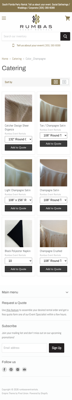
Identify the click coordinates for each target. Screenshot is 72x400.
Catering (17, 58)
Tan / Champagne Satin (53, 125)
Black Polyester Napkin (17, 251)
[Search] (65, 36)
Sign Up (56, 348)
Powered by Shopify (39, 393)
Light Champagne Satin (17, 190)
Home (5, 58)
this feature (12, 310)
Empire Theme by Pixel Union (15, 393)
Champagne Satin (49, 190)
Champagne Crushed (51, 251)
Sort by (8, 82)
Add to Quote (18, 147)
